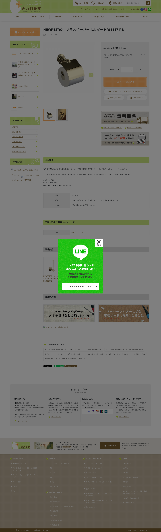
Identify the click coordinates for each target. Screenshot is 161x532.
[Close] (99, 243)
